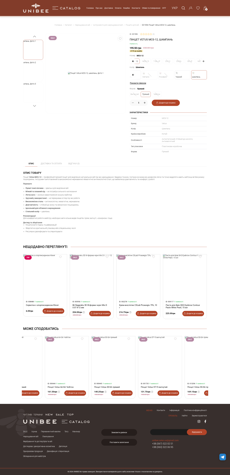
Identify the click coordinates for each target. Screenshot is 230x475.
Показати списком (138, 83)
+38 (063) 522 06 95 (162, 447)
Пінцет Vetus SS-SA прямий (179, 387)
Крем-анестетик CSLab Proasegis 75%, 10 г (138, 306)
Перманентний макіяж (51, 431)
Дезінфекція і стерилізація (58, 451)
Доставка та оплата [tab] (51, 163)
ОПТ (164, 8)
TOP (70, 414)
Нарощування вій (30, 436)
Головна (90, 8)
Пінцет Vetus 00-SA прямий (85, 387)
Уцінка (34, 431)
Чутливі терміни (33, 414)
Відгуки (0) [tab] (74, 163)
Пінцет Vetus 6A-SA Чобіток (39, 387)
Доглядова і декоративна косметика (39, 446)
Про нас (99, 8)
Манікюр (76, 431)
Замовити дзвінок (119, 432)
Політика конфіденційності (195, 410)
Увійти (184, 416)
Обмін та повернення (151, 8)
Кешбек (126, 8)
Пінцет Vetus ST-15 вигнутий (132, 387)
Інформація (174, 410)
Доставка (108, 8)
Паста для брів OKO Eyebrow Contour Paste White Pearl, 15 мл (183, 306)
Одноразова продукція (33, 451)
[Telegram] (222, 457)
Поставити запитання (119, 442)
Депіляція (63, 446)
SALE (60, 414)
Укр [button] (175, 8)
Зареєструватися (199, 416)
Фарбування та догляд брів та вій (37, 441)
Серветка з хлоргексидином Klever (42, 305)
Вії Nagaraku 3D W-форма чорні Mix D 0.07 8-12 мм (90, 306)
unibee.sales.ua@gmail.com (165, 440)
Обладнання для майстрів (34, 456)
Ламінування (48, 436)
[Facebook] (205, 421)
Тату (66, 431)
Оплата (118, 8)
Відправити (197, 432)
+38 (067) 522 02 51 (162, 443)
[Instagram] (198, 421)
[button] (33, 50)
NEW (49, 414)
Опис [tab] (31, 163)
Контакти (136, 8)
